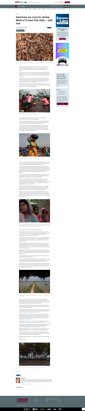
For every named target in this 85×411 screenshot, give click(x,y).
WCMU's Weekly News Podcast (62, 29)
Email (58, 85)
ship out (28, 234)
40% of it (30, 73)
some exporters (22, 234)
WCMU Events (54, 9)
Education (49, 9)
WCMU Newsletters (61, 93)
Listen (26, 9)
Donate (67, 2)
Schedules (17, 9)
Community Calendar (61, 9)
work (25, 318)
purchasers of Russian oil (41, 81)
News (30, 9)
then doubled (21, 80)
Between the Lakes (61, 91)
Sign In (57, 2)
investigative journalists (41, 185)
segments (37, 68)
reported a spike (37, 237)
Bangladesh (31, 312)
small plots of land (30, 318)
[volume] (19, 6)
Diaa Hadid (20, 27)
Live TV (62, 2)
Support (34, 9)
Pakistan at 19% (25, 312)
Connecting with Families (62, 92)
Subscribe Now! (62, 38)
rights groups (32, 185)
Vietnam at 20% (37, 312)
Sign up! (62, 103)
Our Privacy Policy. (61, 101)
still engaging (32, 328)
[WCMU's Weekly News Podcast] (62, 20)
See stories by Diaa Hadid (25, 384)
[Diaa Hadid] (18, 380)
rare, (32, 317)
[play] (16, 6)
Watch (22, 9)
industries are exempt (29, 321)
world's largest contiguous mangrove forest (37, 195)
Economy (17, 13)
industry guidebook (24, 86)
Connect (43, 9)
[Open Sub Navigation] (19, 9)
